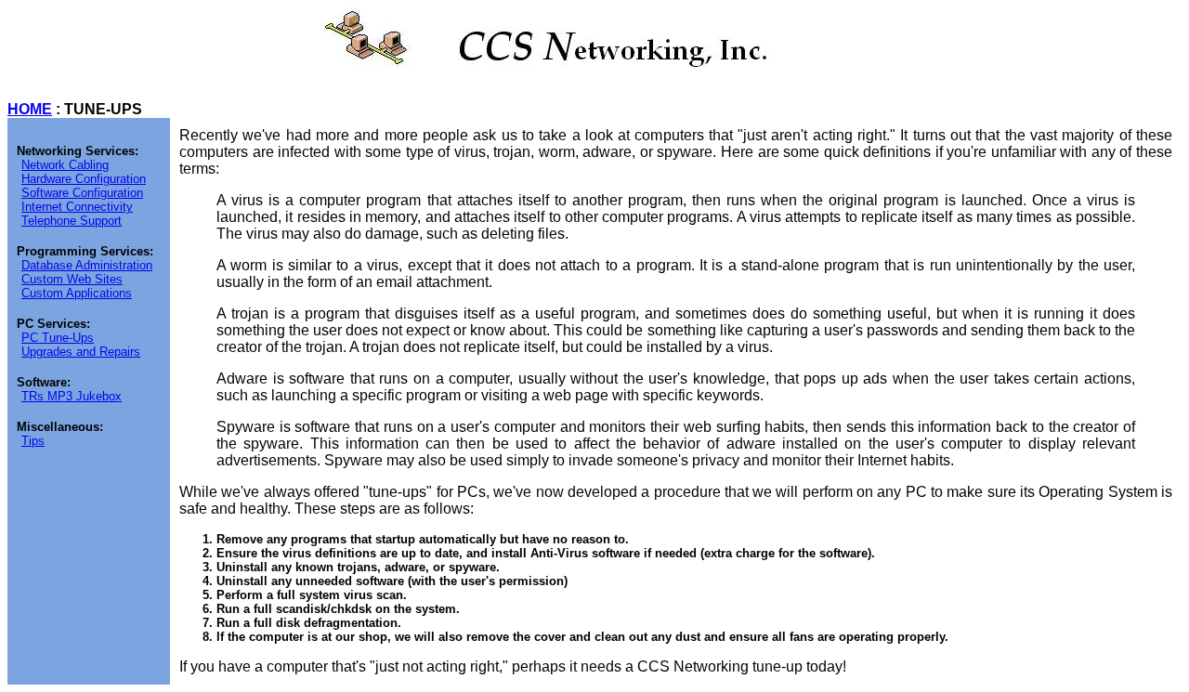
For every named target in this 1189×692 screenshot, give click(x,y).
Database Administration (86, 265)
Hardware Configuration (83, 179)
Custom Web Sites (72, 279)
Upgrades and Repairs (80, 352)
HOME (29, 109)
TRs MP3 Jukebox (71, 396)
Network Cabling (65, 165)
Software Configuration (82, 193)
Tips (33, 441)
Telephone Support (71, 221)
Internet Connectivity (77, 207)
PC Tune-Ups (57, 338)
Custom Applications (76, 293)
